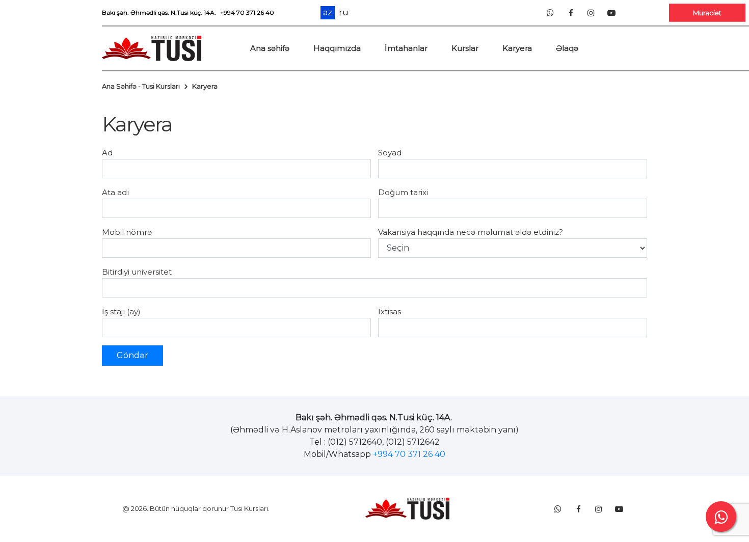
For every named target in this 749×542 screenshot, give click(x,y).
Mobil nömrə (127, 232)
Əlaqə (567, 48)
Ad (107, 152)
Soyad (390, 152)
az (327, 12)
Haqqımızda (337, 48)
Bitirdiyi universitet (137, 272)
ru (344, 12)
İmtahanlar (406, 48)
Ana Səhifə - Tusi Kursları (141, 86)
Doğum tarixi (403, 192)
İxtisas (389, 311)
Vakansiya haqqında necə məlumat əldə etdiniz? (470, 232)
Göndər (132, 355)
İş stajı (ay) (121, 311)
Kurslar (464, 48)
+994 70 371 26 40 (247, 12)
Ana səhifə (269, 48)
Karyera (517, 48)
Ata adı (115, 192)
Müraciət (707, 12)
